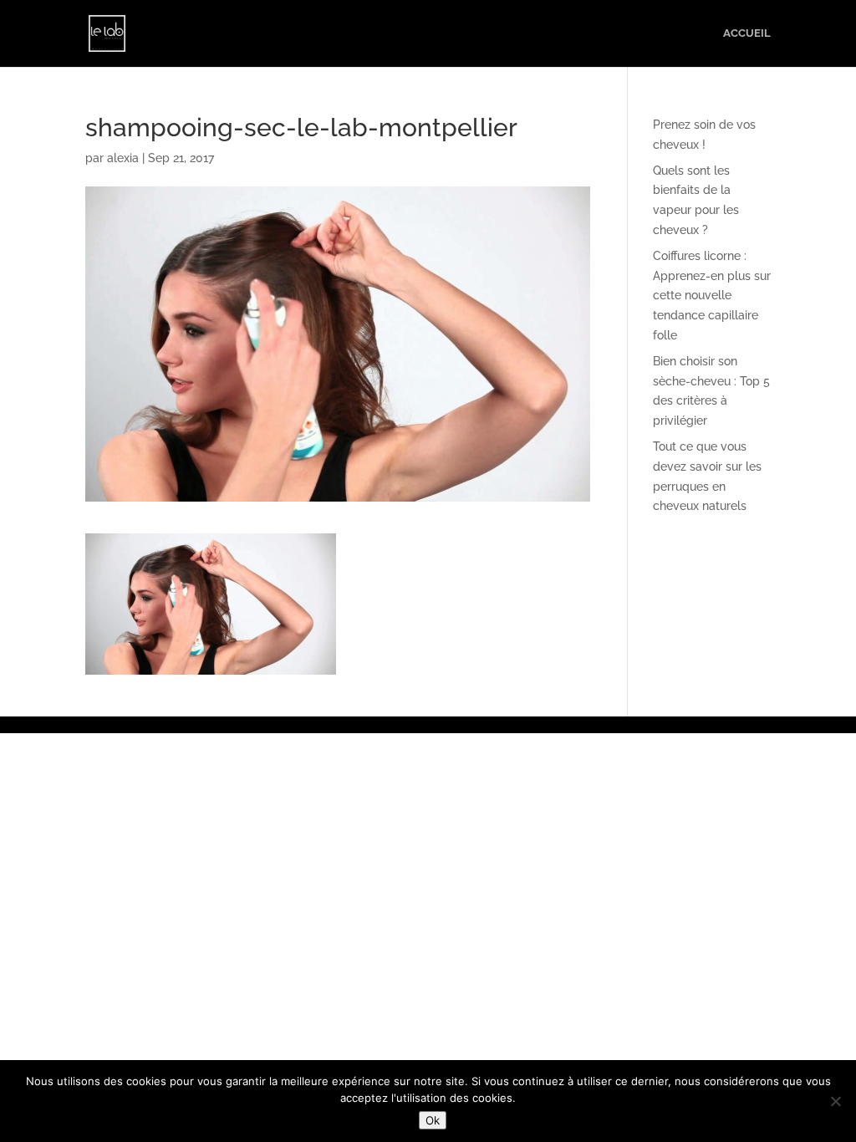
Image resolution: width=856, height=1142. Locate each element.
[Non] (835, 1101)
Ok (432, 1120)
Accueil (747, 33)
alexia (123, 158)
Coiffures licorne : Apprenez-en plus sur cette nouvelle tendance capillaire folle (712, 295)
